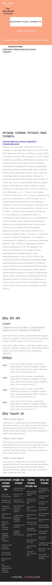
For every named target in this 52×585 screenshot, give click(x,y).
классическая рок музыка (19, 489)
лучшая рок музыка (26, 31)
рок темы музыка (42, 538)
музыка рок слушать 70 (32, 523)
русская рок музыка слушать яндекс (19, 508)
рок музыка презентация (44, 526)
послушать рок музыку (6, 554)
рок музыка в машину (44, 514)
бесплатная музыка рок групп (32, 493)
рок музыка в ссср (44, 520)
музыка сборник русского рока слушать (5, 537)
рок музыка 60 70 (31, 535)
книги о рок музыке (18, 495)
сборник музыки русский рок (17, 40)
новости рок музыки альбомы (7, 547)
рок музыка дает (31, 547)
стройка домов (32, 577)
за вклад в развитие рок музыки (44, 490)
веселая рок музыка (6, 495)
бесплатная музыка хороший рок (26, 22)
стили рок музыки (15, 46)
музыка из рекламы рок (19, 501)
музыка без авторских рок (31, 501)
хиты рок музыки (40, 40)
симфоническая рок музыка (45, 544)
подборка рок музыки (31, 529)
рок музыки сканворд (43, 532)
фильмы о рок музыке (45, 550)
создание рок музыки (19, 526)
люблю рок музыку (43, 503)
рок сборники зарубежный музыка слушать (7, 568)
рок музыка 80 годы (31, 541)
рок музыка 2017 (6, 559)
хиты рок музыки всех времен (44, 556)
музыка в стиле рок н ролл (6, 508)
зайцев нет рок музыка (6, 501)
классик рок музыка (44, 497)
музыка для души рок (44, 509)
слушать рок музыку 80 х (31, 554)
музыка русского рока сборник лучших (5, 525)
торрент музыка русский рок (19, 533)
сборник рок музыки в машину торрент (19, 518)
